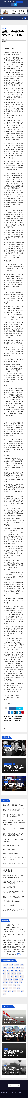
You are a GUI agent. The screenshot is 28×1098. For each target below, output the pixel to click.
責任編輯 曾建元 (18, 752)
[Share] (12, 708)
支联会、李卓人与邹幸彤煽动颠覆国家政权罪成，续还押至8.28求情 (13, 1036)
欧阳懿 (21, 979)
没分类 (5, 1015)
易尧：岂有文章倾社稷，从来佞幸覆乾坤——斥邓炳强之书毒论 (13, 1053)
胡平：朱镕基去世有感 (9, 849)
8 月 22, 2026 (8, 1022)
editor (6, 39)
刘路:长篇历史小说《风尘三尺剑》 (12, 901)
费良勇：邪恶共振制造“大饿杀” (11, 853)
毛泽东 (11, 982)
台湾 (12, 970)
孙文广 (20, 970)
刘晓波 (18, 967)
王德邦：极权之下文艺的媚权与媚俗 (8, 719)
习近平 (11, 964)
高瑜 (4, 994)
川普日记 (13, 973)
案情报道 (5, 1032)
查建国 (5, 979)
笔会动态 (6, 781)
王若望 (10, 985)
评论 (9, 746)
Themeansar (24, 1092)
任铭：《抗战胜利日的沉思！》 (11, 845)
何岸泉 (22, 964)
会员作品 (5, 1048)
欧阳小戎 (15, 979)
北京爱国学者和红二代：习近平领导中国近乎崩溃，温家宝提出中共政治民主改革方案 (13, 751)
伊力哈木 (17, 964)
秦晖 (14, 985)
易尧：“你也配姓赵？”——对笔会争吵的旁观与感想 (13, 768)
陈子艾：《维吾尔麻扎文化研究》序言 (13, 897)
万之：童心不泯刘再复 (9, 887)
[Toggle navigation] (13, 18)
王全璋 (5, 985)
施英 (12, 976)
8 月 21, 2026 (8, 1039)
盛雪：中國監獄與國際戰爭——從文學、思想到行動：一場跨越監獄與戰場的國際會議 (13, 787)
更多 (4, 914)
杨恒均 (22, 976)
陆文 (9, 991)
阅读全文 (18, 954)
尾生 (4, 973)
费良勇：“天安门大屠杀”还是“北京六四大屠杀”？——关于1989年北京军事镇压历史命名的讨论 (14, 822)
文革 (8, 976)
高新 (22, 991)
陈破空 (14, 991)
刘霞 (8, 970)
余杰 (9, 967)
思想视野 (4, 28)
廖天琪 (19, 973)
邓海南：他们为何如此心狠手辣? (18, 719)
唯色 (16, 970)
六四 (13, 967)
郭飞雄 (5, 991)
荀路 (14, 988)
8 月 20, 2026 (8, 1072)
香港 (18, 991)
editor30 (17, 1022)
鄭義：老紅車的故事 (8, 905)
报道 (15, 779)
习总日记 (5, 964)
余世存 (5, 967)
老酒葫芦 (5, 988)
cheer (17, 1039)
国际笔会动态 (6, 779)
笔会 (18, 985)
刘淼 (22, 967)
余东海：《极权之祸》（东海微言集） (13, 863)
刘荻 (4, 970)
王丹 (21, 982)
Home (14, 1094)
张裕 (4, 976)
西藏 (18, 988)
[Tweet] (20, 708)
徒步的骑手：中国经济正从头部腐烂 (13, 805)
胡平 (10, 988)
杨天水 (17, 976)
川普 (8, 973)
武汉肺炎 (5, 982)
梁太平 (10, 979)
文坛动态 (19, 779)
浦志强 (16, 982)
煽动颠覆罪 (11, 1032)
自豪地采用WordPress (6, 1092)
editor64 (17, 770)
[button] (22, 18)
